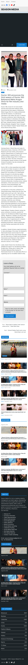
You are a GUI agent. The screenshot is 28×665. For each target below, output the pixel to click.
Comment (7, 272)
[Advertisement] (14, 27)
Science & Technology (7, 639)
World (2, 648)
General (3, 632)
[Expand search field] (12, 45)
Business (3, 616)
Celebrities (4, 619)
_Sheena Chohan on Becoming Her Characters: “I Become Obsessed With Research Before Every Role (13, 371)
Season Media (10, 9)
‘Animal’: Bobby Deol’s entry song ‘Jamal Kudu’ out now (13, 412)
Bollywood (4, 613)
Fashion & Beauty (5, 629)
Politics (3, 635)
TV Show (3, 645)
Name (6, 289)
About (7, 1)
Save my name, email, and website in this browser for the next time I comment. (14, 310)
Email (6, 295)
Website (6, 302)
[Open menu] (2, 45)
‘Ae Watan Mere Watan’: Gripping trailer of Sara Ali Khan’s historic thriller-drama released (13, 385)
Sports (3, 642)
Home (2, 1)
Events (3, 92)
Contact (13, 1)
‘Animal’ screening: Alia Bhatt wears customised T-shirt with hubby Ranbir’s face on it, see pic (13, 399)
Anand (4, 90)
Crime (2, 622)
